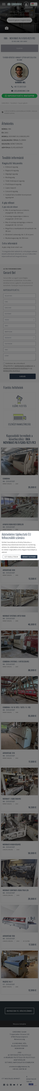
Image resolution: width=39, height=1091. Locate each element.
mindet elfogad (29, 557)
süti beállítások (11, 557)
